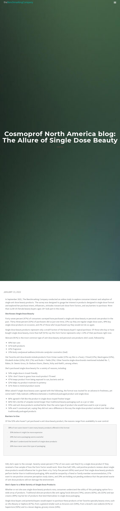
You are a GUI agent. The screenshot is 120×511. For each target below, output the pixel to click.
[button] (115, 2)
